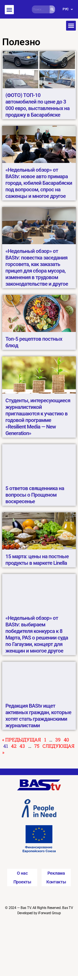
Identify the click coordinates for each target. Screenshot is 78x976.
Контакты (56, 881)
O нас (22, 873)
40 (66, 739)
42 (13, 746)
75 (36, 746)
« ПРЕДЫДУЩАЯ (21, 739)
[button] (9, 9)
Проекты (22, 881)
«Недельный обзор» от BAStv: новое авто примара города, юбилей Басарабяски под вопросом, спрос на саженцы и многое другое (38, 183)
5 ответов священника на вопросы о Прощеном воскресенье (34, 494)
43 (22, 746)
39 (57, 739)
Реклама (56, 873)
